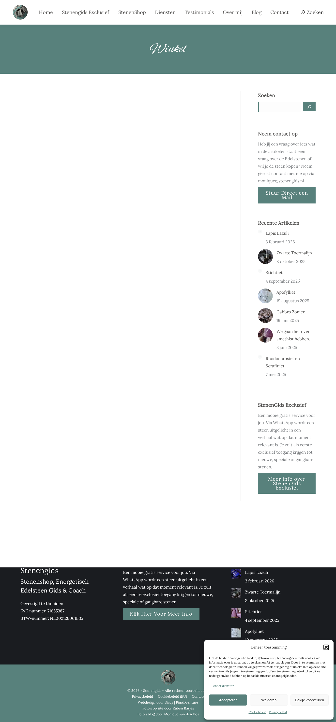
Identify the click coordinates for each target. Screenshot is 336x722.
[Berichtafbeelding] (260, 231)
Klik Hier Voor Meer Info (161, 614)
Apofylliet (285, 292)
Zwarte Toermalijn (294, 253)
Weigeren (268, 700)
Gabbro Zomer (290, 312)
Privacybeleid (278, 712)
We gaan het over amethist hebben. (293, 335)
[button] (326, 647)
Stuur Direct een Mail (287, 195)
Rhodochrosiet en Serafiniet (283, 362)
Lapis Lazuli (277, 233)
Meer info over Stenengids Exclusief (286, 483)
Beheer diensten (223, 686)
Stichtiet (274, 272)
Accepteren (228, 700)
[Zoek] (309, 106)
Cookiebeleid (257, 712)
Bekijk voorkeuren (309, 700)
